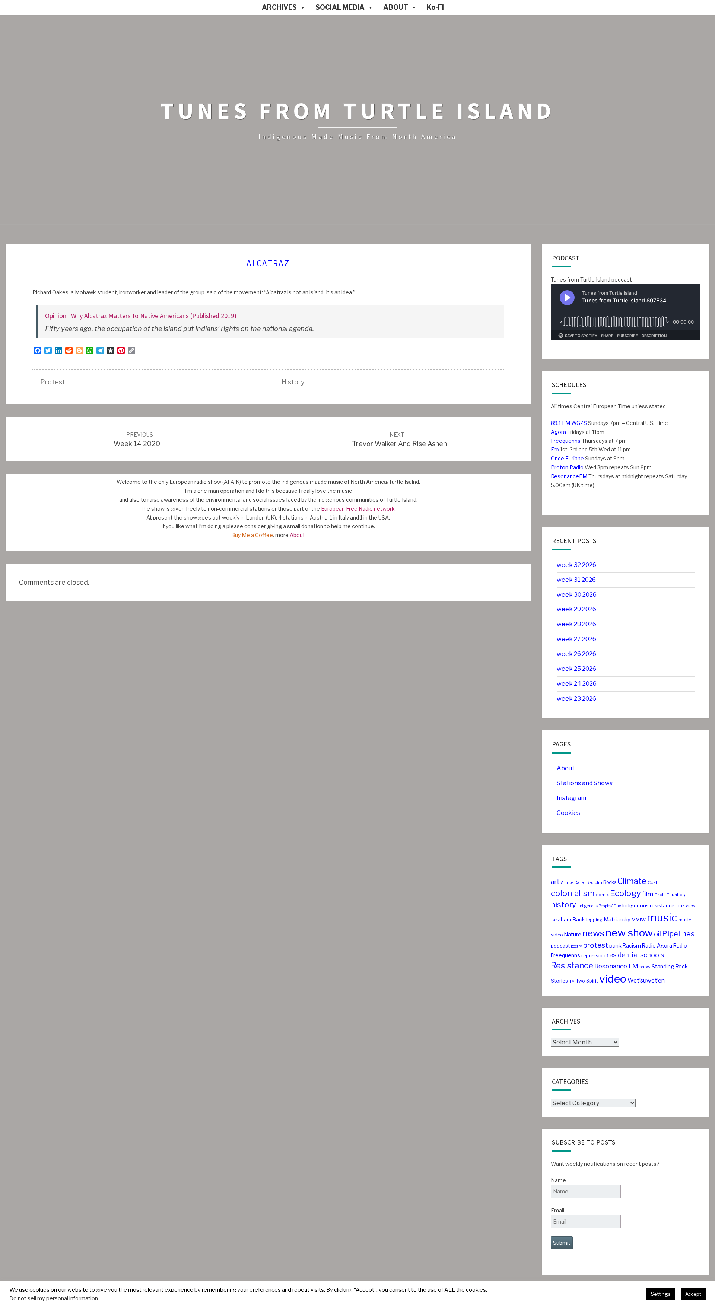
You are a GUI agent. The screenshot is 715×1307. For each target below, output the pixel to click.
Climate (631, 881)
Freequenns (566, 441)
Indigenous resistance (648, 905)
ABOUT (395, 7)
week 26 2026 (576, 653)
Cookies (568, 812)
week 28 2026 (576, 624)
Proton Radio (567, 467)
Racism (632, 946)
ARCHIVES (279, 7)
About (297, 535)
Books (609, 882)
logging (594, 920)
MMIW (639, 920)
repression (593, 955)
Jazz (555, 920)
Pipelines (678, 933)
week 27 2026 (576, 639)
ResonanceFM (569, 476)
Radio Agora (657, 946)
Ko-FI (435, 7)
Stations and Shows (585, 783)
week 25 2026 (576, 668)
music (662, 917)
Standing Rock (670, 966)
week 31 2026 (576, 579)
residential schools (635, 955)
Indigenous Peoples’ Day (599, 906)
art (555, 881)
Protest (52, 382)
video (612, 979)
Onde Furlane (567, 458)
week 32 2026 (576, 564)
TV (572, 981)
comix (602, 894)
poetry (576, 946)
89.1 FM (560, 423)
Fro (555, 449)
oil (657, 934)
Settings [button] (661, 1294)
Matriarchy (617, 919)
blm (598, 882)
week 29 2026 (576, 609)
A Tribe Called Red (577, 882)
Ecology (625, 893)
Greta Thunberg (670, 894)
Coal (652, 882)
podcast (560, 946)
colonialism (573, 893)
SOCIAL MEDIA (340, 7)
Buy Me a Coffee (252, 535)
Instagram (571, 798)
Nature (572, 934)
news (593, 933)
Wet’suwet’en (646, 980)
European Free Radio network (358, 508)
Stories (559, 981)
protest (595, 945)
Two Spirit (587, 981)
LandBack (573, 920)
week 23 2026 (576, 698)
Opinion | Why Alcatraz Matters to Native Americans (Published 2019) (140, 315)
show (645, 967)
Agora (558, 432)
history (293, 382)
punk (615, 945)
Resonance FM (616, 966)
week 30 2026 (577, 594)
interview (686, 905)
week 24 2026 (577, 683)
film (647, 894)
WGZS (578, 423)
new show (629, 932)
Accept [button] (693, 1294)
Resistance (572, 965)
